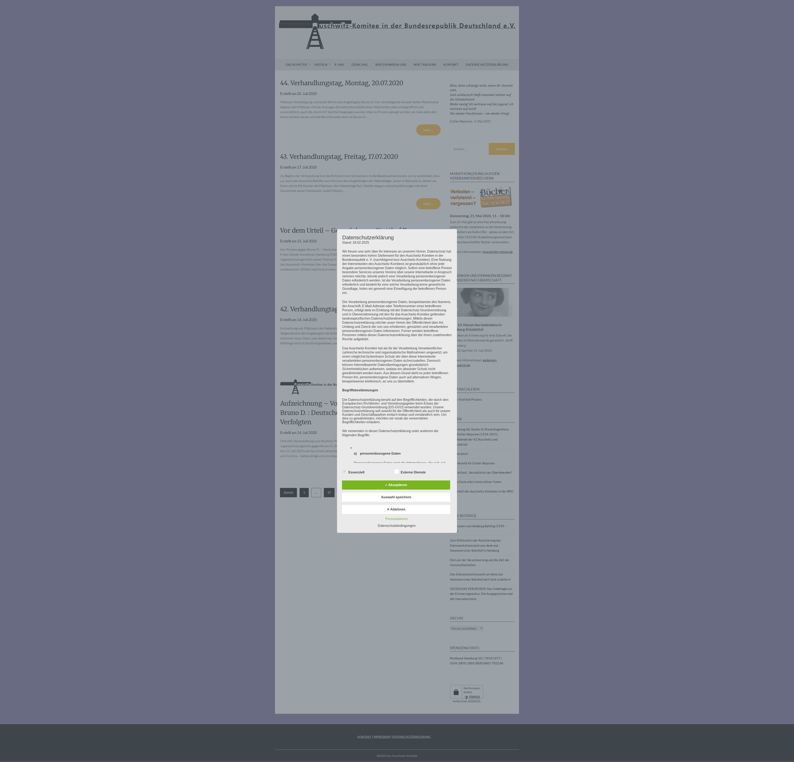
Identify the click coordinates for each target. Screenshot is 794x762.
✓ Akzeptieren (396, 485)
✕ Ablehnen (396, 509)
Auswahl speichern (396, 497)
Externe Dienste (413, 472)
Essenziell (356, 472)
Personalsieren (396, 519)
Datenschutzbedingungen (397, 525)
